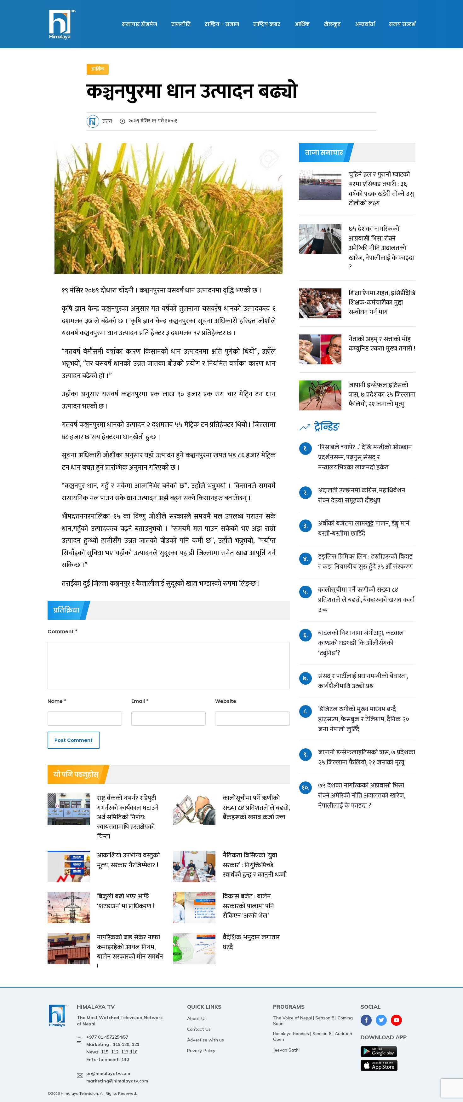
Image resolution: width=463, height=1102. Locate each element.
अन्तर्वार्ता (365, 24)
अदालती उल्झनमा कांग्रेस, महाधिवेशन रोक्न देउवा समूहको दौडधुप (361, 495)
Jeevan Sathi (286, 1050)
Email (140, 701)
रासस (107, 121)
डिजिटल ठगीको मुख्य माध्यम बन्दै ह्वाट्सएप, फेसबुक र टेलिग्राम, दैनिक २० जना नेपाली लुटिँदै (363, 719)
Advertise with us (205, 1040)
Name (57, 701)
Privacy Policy (201, 1050)
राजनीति (181, 24)
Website (225, 701)
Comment (62, 631)
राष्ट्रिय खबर (266, 24)
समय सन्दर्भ (402, 24)
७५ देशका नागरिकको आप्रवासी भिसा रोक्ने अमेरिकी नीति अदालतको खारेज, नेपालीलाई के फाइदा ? (361, 795)
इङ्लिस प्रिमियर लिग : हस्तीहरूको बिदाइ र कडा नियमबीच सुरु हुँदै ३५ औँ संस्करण (365, 561)
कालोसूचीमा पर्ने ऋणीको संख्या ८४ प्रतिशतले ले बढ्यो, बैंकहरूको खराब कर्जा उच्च (366, 599)
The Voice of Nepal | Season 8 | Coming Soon (313, 1020)
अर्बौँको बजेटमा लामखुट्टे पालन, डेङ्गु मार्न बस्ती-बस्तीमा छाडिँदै (363, 528)
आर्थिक (302, 24)
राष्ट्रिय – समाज (222, 24)
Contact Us (199, 1029)
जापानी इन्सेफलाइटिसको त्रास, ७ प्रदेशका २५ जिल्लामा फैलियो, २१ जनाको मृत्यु (366, 757)
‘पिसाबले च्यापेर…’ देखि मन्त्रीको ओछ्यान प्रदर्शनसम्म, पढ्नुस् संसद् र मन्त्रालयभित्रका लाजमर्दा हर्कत (365, 457)
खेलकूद (332, 24)
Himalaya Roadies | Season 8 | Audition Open (312, 1036)
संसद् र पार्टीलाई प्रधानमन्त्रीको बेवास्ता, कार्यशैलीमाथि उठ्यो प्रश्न (363, 681)
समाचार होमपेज (139, 24)
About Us (197, 1018)
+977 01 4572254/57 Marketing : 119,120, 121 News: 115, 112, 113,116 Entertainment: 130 (112, 1048)
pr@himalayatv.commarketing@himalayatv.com (117, 1077)
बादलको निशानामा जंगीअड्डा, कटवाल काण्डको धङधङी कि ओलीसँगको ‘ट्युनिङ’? (361, 642)
